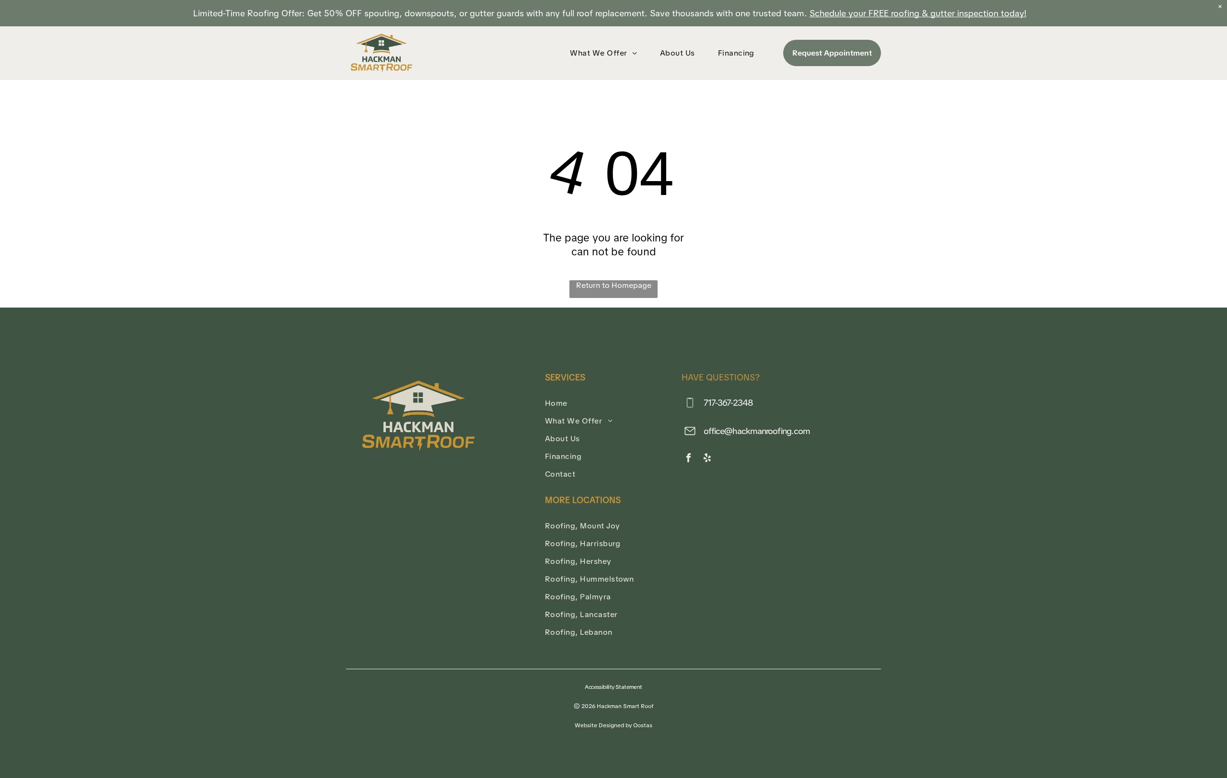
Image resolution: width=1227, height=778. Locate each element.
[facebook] (688, 459)
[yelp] (707, 459)
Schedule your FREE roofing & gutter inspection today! (918, 13)
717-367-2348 (728, 402)
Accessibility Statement (613, 687)
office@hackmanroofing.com (757, 430)
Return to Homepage (613, 285)
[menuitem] (605, 53)
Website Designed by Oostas (613, 725)
